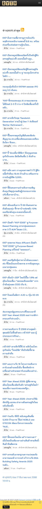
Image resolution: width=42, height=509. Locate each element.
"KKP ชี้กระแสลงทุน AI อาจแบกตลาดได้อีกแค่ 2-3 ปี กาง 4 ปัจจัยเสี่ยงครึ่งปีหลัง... (20, 104)
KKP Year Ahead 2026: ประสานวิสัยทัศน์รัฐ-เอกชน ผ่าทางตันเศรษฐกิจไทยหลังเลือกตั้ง (20, 402)
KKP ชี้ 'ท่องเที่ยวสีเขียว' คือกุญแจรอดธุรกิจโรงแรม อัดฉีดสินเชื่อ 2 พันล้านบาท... (20, 156)
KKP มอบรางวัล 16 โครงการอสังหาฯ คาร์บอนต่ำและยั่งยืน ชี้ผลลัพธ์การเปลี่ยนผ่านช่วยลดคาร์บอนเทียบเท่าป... (20, 367)
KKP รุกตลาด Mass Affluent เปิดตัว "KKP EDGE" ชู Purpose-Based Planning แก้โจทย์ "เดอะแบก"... (20, 246)
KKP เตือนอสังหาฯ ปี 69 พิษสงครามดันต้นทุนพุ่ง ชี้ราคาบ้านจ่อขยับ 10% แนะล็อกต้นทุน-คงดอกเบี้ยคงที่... (20, 208)
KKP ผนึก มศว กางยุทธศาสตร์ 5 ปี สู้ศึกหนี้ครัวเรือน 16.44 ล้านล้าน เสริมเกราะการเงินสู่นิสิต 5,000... (21, 174)
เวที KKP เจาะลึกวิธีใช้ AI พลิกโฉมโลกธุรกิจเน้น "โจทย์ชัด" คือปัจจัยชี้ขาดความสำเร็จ (20, 350)
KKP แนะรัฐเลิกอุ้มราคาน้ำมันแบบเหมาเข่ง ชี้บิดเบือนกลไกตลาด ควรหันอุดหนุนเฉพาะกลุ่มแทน (21, 263)
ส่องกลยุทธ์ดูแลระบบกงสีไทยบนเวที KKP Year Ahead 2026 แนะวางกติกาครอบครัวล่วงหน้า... (20, 315)
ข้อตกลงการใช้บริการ (26, 504)
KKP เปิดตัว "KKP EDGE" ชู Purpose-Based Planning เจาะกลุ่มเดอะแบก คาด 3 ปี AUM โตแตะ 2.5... (20, 226)
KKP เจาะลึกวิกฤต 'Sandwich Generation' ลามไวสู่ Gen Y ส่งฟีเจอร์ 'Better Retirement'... (20, 121)
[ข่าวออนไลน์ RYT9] (8, 3)
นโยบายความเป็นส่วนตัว (9, 504)
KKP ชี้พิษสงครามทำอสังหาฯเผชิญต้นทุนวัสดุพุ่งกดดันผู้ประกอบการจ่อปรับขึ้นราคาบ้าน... (19, 191)
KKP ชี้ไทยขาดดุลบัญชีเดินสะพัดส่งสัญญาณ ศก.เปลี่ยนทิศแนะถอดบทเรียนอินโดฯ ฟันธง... (21, 139)
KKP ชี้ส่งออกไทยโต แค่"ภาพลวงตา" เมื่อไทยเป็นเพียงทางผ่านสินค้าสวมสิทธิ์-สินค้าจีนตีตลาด (21, 440)
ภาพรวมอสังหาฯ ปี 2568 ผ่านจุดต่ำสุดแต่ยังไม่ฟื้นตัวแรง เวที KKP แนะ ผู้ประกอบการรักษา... (20, 332)
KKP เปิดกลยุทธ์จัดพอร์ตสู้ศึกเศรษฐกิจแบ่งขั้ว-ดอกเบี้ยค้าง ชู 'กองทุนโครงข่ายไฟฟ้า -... (21, 72)
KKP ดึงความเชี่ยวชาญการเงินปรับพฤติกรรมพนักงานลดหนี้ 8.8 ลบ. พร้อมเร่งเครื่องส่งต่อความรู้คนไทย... (21, 41)
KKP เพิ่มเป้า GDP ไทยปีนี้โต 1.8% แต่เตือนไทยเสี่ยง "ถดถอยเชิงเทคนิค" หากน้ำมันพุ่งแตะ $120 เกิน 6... (20, 281)
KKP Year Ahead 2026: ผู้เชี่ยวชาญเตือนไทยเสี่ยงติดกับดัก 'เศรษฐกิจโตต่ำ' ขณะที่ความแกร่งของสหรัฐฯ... (20, 385)
